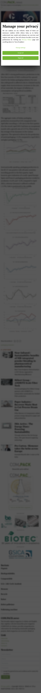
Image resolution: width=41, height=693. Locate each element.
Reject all (20, 58)
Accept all (20, 53)
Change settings (20, 48)
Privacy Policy (27, 40)
